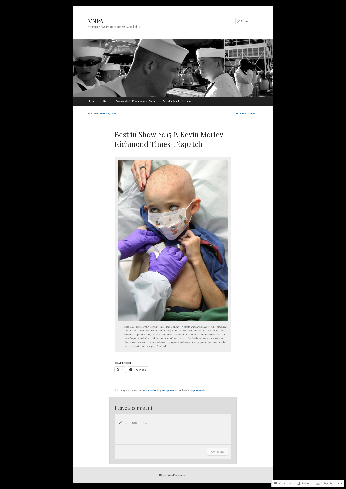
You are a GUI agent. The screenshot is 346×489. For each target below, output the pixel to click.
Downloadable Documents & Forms (135, 101)
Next (253, 113)
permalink (199, 390)
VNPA (95, 21)
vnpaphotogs (169, 390)
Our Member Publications (177, 101)
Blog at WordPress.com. (173, 475)
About (105, 101)
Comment (217, 451)
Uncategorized (149, 390)
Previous (239, 113)
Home (92, 101)
